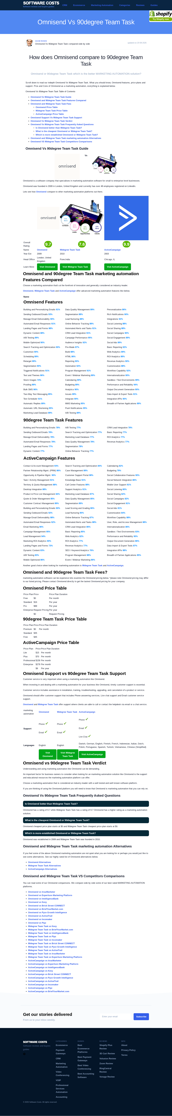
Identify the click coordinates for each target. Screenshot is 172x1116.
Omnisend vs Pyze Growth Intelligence (47, 912)
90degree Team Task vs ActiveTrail (45, 950)
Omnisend (41, 192)
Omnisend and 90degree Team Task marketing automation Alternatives (66, 138)
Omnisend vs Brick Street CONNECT (46, 905)
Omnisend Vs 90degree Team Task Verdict (51, 121)
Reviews (140, 5)
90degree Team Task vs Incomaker (45, 940)
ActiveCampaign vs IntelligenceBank (46, 967)
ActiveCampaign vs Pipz (40, 988)
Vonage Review (107, 1077)
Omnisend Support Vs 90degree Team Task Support (56, 117)
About (124, 1045)
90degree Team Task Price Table (51, 110)
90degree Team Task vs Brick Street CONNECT (51, 943)
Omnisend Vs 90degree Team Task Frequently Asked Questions (62, 124)
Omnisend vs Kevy (37, 902)
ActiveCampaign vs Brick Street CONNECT (49, 974)
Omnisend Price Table (47, 107)
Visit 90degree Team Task (75, 267)
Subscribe (141, 1016)
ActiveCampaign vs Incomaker (43, 984)
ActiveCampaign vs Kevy (40, 971)
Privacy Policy (128, 1050)
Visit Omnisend (47, 267)
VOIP (58, 1080)
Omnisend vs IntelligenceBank (43, 899)
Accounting (61, 1097)
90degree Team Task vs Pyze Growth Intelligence (52, 947)
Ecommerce (79, 5)
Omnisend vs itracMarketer (41, 892)
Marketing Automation (102, 5)
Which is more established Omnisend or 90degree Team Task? (67, 135)
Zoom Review (106, 1063)
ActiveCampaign (67, 291)
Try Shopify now (161, 19)
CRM (64, 5)
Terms (124, 1055)
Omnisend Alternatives (39, 862)
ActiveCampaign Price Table (50, 114)
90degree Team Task (45, 291)
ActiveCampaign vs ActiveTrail (43, 981)
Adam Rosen (41, 41)
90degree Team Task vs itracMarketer (46, 953)
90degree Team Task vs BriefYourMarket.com (50, 929)
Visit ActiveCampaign (117, 267)
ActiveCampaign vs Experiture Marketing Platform (53, 964)
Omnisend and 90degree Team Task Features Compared (58, 100)
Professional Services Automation (62, 1088)
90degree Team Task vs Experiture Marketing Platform (55, 957)
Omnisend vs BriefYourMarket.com (45, 909)
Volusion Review (107, 1058)
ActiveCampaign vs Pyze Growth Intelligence (50, 978)
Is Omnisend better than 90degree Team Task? (59, 128)
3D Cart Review (107, 1053)
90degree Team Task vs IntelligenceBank (48, 933)
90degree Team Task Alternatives (44, 865)
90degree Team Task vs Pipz (42, 936)
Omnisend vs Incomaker (40, 919)
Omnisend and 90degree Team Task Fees (51, 104)
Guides (154, 5)
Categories (124, 5)
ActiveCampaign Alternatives (42, 869)
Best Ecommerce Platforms (83, 1048)
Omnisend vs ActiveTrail (40, 916)
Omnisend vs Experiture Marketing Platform (50, 895)
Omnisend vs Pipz (37, 923)
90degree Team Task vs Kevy (42, 926)
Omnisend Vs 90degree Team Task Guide (51, 97)
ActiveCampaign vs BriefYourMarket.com (48, 991)
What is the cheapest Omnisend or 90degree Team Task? (64, 131)
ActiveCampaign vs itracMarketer (44, 960)
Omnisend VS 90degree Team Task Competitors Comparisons (61, 141)
